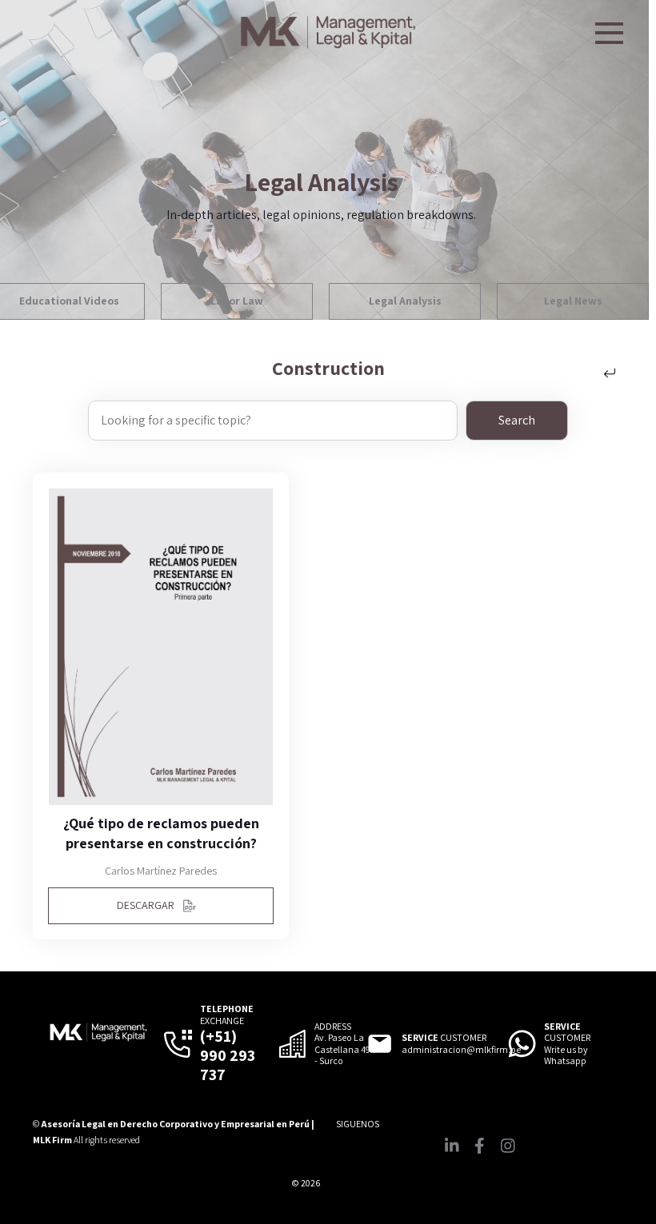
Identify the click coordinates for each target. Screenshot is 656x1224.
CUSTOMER (444, 1037)
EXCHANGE (227, 1014)
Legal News (573, 300)
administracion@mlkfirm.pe (461, 1049)
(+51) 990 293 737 (227, 1055)
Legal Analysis (405, 300)
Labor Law (236, 300)
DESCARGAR (145, 905)
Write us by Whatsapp (566, 1055)
